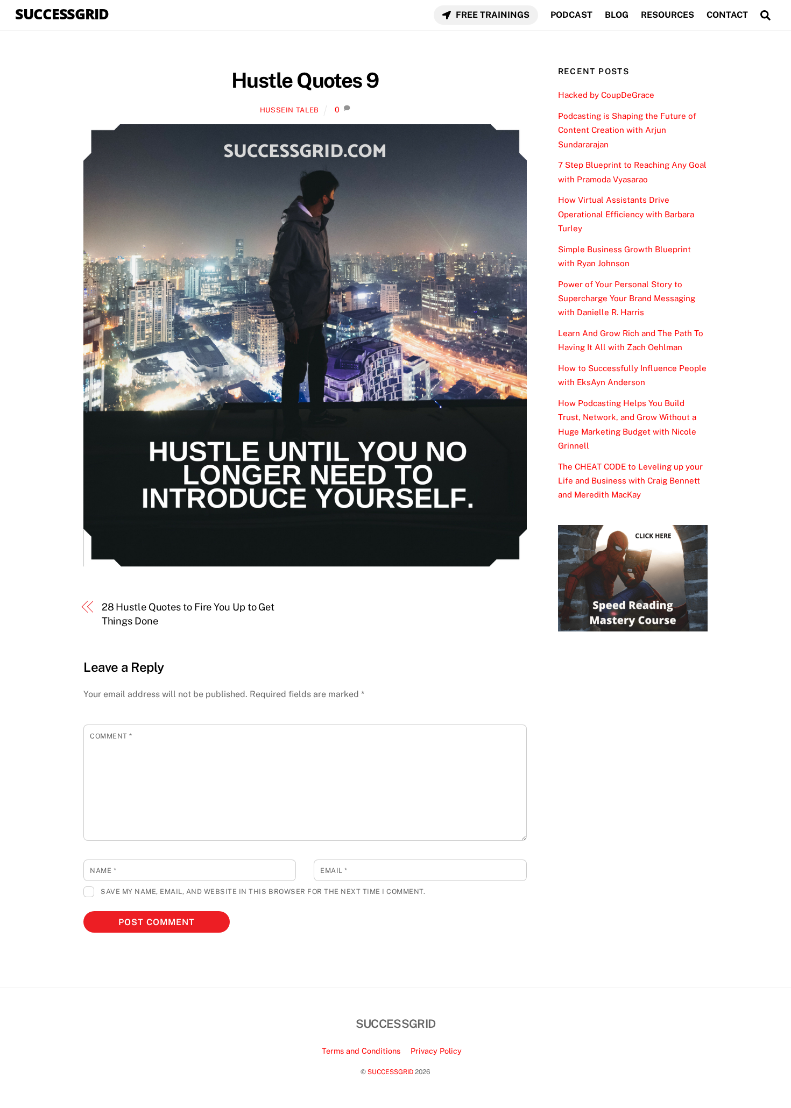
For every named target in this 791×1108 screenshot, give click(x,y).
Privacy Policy (436, 1050)
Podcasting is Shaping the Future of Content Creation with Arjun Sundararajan (627, 130)
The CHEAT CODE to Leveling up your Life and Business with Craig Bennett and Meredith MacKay (630, 481)
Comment (111, 736)
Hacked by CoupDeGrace (606, 95)
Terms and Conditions (361, 1050)
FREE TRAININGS (491, 15)
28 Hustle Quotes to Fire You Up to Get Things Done (188, 614)
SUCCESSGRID (390, 1072)
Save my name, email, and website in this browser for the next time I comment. (263, 891)
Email (334, 870)
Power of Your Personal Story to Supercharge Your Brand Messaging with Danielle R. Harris (626, 298)
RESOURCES (667, 15)
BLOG (616, 15)
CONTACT (727, 15)
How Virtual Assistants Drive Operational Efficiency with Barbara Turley (626, 214)
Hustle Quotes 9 (305, 80)
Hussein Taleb (289, 110)
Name (103, 870)
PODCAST (571, 15)
